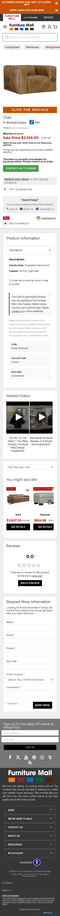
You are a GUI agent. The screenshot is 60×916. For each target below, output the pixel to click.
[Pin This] (6, 219)
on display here (24, 189)
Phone (10, 648)
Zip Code (12, 661)
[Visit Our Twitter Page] (18, 757)
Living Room (12, 47)
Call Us (13, 209)
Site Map (43, 874)
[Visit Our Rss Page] (30, 762)
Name (10, 622)
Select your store (16, 179)
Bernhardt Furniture (16, 122)
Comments (13, 687)
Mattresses (32, 47)
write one (37, 576)
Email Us (28, 209)
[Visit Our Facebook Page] (10, 757)
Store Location (15, 674)
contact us (17, 311)
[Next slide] (49, 502)
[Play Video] (17, 418)
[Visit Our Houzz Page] (50, 757)
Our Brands (7, 883)
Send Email (42, 705)
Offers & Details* (29, 876)
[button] (5, 27)
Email (10, 635)
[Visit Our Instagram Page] (42, 757)
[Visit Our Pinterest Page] (34, 757)
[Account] (49, 27)
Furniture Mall (12, 17)
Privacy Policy (18, 874)
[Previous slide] (10, 502)
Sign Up (30, 747)
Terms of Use (31, 874)
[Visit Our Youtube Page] (26, 757)
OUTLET (48, 17)
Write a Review (30, 583)
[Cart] (55, 27)
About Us (7, 890)
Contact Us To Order (21, 168)
